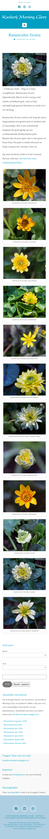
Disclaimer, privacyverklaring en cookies (25, 818)
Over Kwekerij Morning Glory (19, 816)
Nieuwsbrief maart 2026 (14, 739)
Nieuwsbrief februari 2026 (15, 743)
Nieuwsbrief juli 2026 (13, 725)
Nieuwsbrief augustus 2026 (15, 721)
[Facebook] (19, 7)
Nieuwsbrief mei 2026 (13, 732)
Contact (27, 2)
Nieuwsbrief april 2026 (13, 736)
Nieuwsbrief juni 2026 (13, 728)
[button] (24, 25)
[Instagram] (29, 7)
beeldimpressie (18, 774)
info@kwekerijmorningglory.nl (25, 714)
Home (21, 2)
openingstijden (13, 792)
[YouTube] (24, 7)
